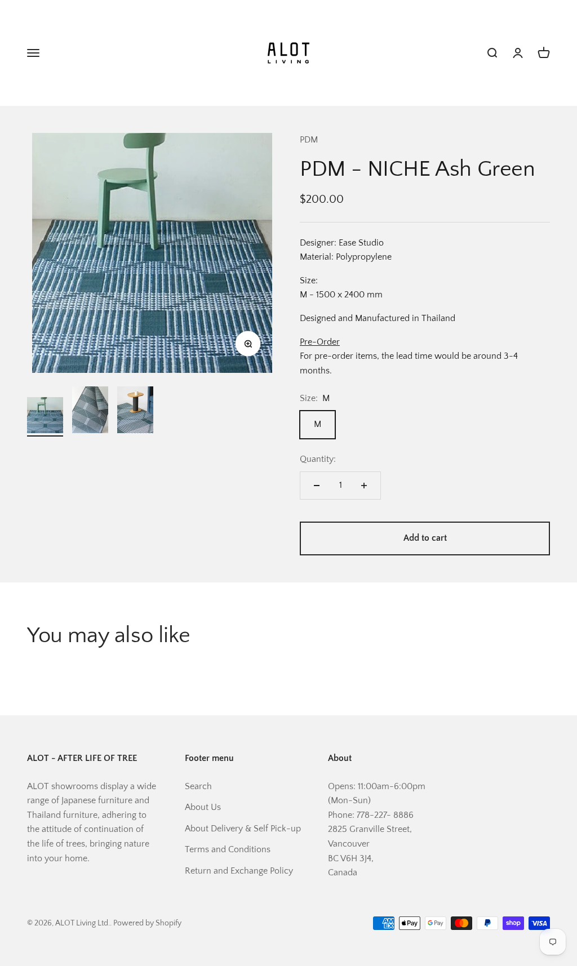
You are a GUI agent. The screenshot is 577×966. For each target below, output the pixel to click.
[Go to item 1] (45, 417)
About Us (203, 807)
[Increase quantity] (364, 485)
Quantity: (318, 459)
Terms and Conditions (227, 849)
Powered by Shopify (147, 923)
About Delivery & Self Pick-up (243, 828)
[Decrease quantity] (316, 485)
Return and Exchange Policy (239, 871)
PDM (309, 140)
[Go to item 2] (90, 411)
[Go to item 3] (135, 411)
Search (198, 786)
